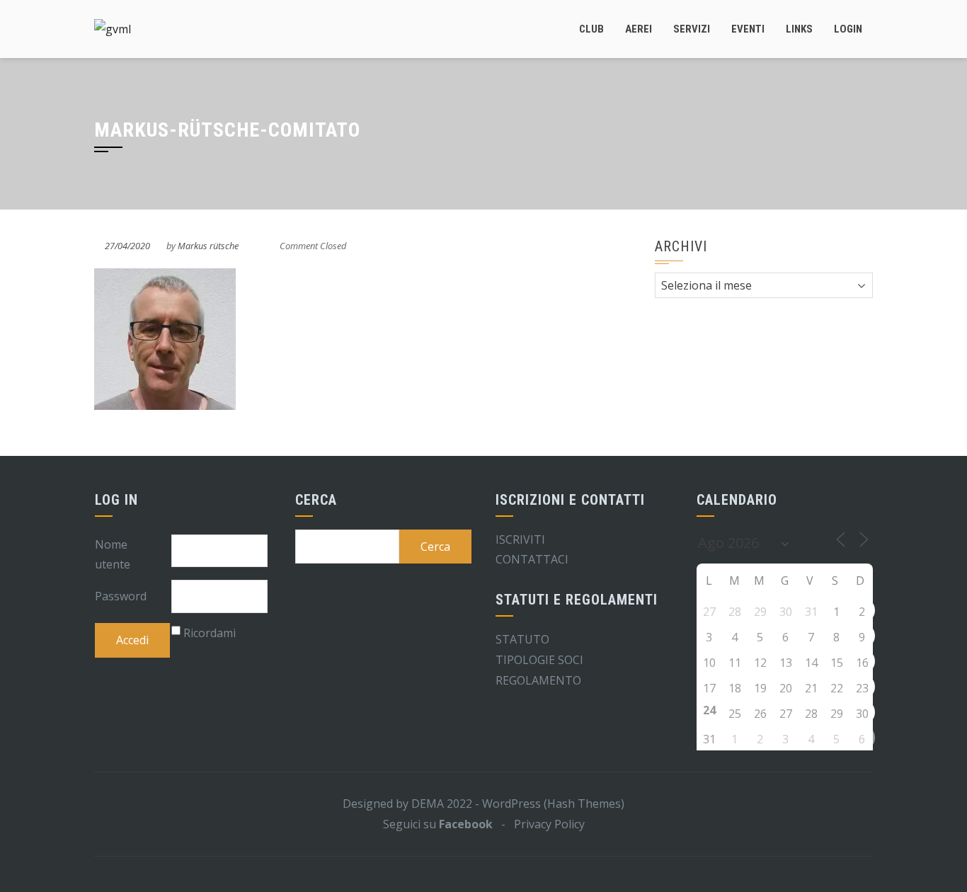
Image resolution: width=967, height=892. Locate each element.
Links (799, 29)
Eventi (748, 29)
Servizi (691, 29)
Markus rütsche (208, 245)
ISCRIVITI (520, 539)
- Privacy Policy (539, 824)
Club (591, 29)
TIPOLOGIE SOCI (539, 660)
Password (121, 596)
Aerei (638, 29)
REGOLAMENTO (538, 680)
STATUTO (522, 639)
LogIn (848, 29)
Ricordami (209, 633)
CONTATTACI (532, 559)
